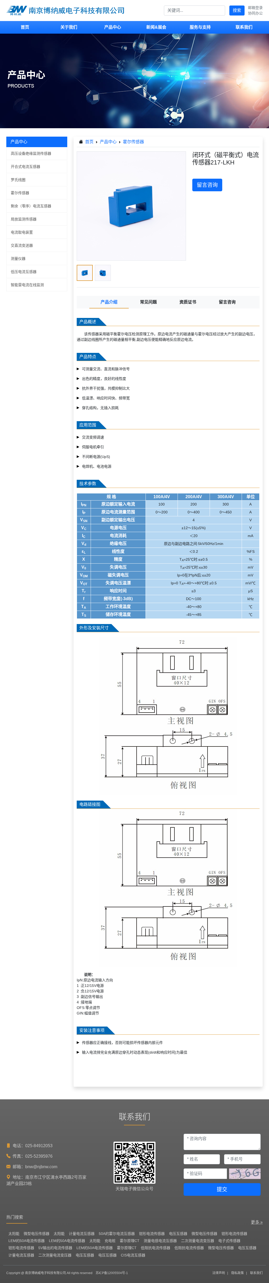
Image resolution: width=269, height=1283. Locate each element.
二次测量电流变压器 (197, 1241)
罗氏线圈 (18, 180)
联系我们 (244, 27)
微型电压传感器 (36, 1234)
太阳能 (13, 1234)
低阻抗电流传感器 (155, 1248)
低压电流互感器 (24, 272)
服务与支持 (200, 27)
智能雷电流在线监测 (27, 285)
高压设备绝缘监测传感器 (31, 153)
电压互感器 (178, 1234)
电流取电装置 (22, 232)
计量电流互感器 (82, 1234)
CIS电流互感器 (133, 1255)
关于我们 (68, 27)
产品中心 (112, 27)
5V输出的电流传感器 (55, 1248)
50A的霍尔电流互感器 (117, 1234)
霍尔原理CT (129, 1241)
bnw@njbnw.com (41, 1167)
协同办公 (255, 13)
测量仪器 (18, 258)
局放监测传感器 (24, 219)
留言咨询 (207, 185)
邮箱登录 (255, 8)
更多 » (257, 1222)
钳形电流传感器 (152, 1234)
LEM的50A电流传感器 (26, 1241)
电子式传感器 (229, 1241)
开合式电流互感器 (25, 166)
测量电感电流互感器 (160, 1241)
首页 (25, 27)
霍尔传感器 (20, 193)
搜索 (237, 10)
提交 (222, 1189)
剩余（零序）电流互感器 (31, 206)
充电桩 (110, 1241)
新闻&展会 (156, 27)
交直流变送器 (22, 245)
